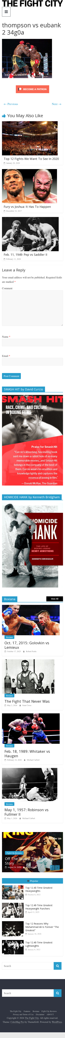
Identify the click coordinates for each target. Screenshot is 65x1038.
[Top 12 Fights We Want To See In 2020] (30, 123)
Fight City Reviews (49, 1010)
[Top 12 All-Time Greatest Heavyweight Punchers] (13, 902)
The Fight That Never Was (27, 701)
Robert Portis (31, 651)
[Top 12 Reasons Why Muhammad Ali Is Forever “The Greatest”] (13, 920)
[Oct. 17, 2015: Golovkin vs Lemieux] (31, 606)
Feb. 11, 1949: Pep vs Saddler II (25, 255)
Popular (34, 880)
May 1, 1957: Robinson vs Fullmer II (26, 812)
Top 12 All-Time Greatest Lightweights (38, 944)
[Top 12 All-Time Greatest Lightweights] (13, 939)
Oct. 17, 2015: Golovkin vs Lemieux (26, 645)
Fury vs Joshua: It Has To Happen (27, 207)
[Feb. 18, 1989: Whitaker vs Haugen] (31, 715)
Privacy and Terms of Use (23, 1014)
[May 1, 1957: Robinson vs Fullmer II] (29, 769)
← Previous (11, 104)
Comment (7, 288)
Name (6, 336)
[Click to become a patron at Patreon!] (32, 85)
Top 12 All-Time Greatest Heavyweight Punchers (38, 906)
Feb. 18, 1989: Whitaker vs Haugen (27, 753)
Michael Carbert (33, 759)
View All (54, 598)
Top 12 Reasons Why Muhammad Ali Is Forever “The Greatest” (42, 926)
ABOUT (50, 1014)
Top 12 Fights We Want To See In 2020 (31, 159)
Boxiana (9, 637)
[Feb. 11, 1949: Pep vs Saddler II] (30, 219)
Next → (56, 104)
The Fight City (15, 1010)
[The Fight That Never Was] (28, 661)
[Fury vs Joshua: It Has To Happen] (29, 171)
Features (27, 1010)
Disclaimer (40, 1014)
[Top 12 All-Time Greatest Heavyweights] (13, 884)
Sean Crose (26, 705)
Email (6, 356)
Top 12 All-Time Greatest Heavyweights (38, 889)
